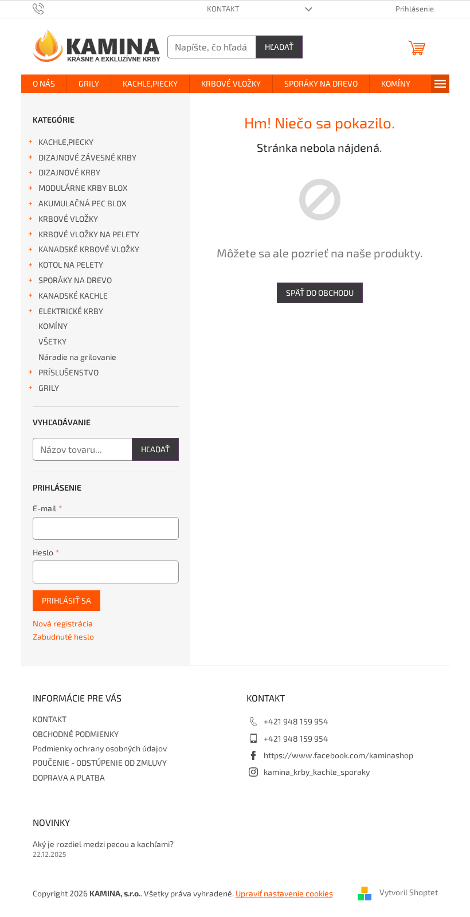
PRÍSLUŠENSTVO (68, 372)
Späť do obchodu (320, 292)
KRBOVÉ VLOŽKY (68, 219)
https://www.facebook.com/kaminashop (338, 755)
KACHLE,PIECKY (65, 142)
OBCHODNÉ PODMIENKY (76, 734)
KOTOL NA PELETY (70, 264)
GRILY (48, 388)
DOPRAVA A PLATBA (69, 777)
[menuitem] (43, 84)
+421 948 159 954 (296, 721)
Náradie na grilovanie (77, 357)
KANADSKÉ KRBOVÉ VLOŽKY (88, 249)
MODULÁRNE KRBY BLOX (83, 188)
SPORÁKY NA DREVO (75, 280)
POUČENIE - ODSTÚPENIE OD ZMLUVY (100, 762)
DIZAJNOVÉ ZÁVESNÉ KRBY (87, 157)
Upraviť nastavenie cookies (284, 893)
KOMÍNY (53, 326)
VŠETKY (52, 341)
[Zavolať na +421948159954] (49, 8)
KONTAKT (223, 8)
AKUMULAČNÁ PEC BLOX (82, 203)
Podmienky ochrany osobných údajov (100, 748)
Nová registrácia (63, 623)
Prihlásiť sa (66, 600)
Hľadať (279, 47)
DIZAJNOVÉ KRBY (69, 172)
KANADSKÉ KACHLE (73, 295)
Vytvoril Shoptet (408, 893)
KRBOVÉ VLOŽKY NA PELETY (88, 234)
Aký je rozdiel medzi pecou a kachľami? (103, 844)
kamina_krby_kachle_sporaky (317, 772)
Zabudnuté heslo (63, 636)
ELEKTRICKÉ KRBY (70, 311)
